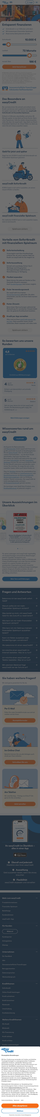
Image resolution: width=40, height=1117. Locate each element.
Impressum (16, 1100)
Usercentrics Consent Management (23, 1115)
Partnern (24, 1078)
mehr (22, 1100)
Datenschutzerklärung (15, 1087)
